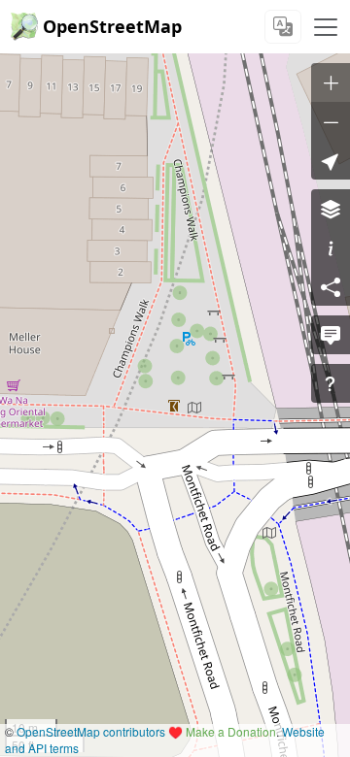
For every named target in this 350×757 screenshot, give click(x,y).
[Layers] (330, 208)
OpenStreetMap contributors (91, 731)
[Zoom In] (330, 82)
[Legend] (330, 247)
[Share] (330, 286)
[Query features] (330, 383)
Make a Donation (231, 731)
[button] (330, 160)
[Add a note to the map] (330, 334)
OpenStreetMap (112, 26)
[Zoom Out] (330, 121)
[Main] (325, 27)
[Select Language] (282, 27)
